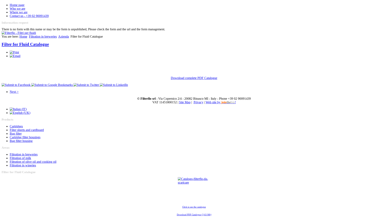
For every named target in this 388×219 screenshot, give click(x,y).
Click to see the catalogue (194, 207)
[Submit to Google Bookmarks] (52, 85)
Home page (17, 5)
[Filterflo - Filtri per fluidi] (19, 33)
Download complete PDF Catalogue (194, 78)
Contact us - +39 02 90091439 (29, 16)
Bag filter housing (21, 141)
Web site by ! (221, 102)
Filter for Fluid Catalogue (25, 44)
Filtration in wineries (23, 165)
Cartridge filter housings (25, 137)
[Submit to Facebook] (16, 85)
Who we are (17, 8)
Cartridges (16, 126)
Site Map (185, 102)
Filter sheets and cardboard (27, 130)
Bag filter (16, 133)
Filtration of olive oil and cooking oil (33, 161)
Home (23, 36)
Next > (14, 91)
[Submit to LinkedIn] (114, 85)
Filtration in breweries (43, 36)
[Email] (15, 56)
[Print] (14, 52)
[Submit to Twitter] (87, 85)
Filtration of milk (20, 158)
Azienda (63, 36)
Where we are (18, 12)
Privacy (198, 102)
